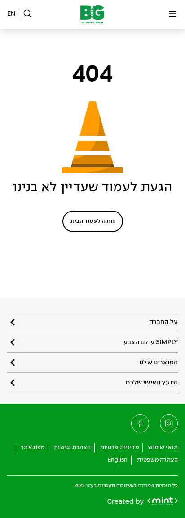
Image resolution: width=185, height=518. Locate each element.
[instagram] (169, 423)
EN (11, 14)
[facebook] (140, 423)
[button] (92, 322)
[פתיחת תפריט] (172, 15)
